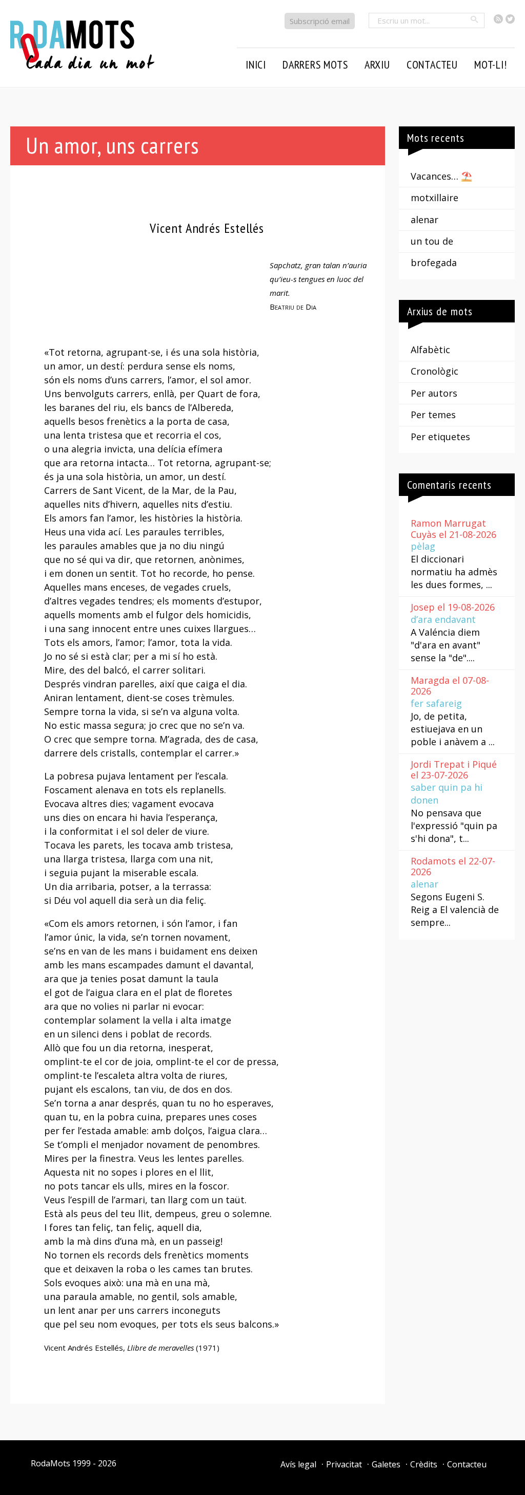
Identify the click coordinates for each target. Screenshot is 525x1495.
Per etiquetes (440, 436)
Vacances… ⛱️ (441, 176)
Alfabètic (430, 349)
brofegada (434, 262)
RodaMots (50, 1463)
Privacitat (344, 1464)
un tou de (432, 241)
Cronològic (434, 371)
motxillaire (434, 197)
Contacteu (467, 1464)
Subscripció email (320, 21)
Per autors (434, 393)
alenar (424, 219)
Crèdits (423, 1464)
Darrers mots (315, 64)
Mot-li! (490, 64)
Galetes (386, 1464)
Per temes (433, 414)
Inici (256, 64)
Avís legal (298, 1464)
